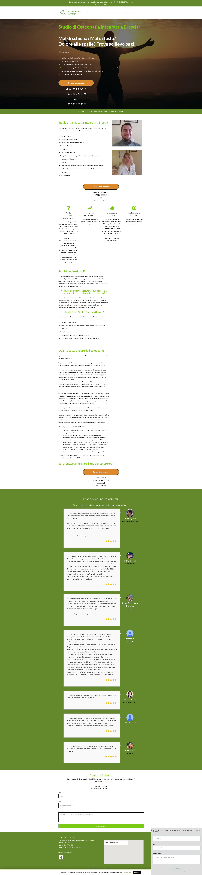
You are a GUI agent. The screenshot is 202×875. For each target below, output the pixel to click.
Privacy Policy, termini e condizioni (101, 869)
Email (59, 801)
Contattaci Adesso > (177, 869)
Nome (60, 792)
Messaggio (61, 811)
